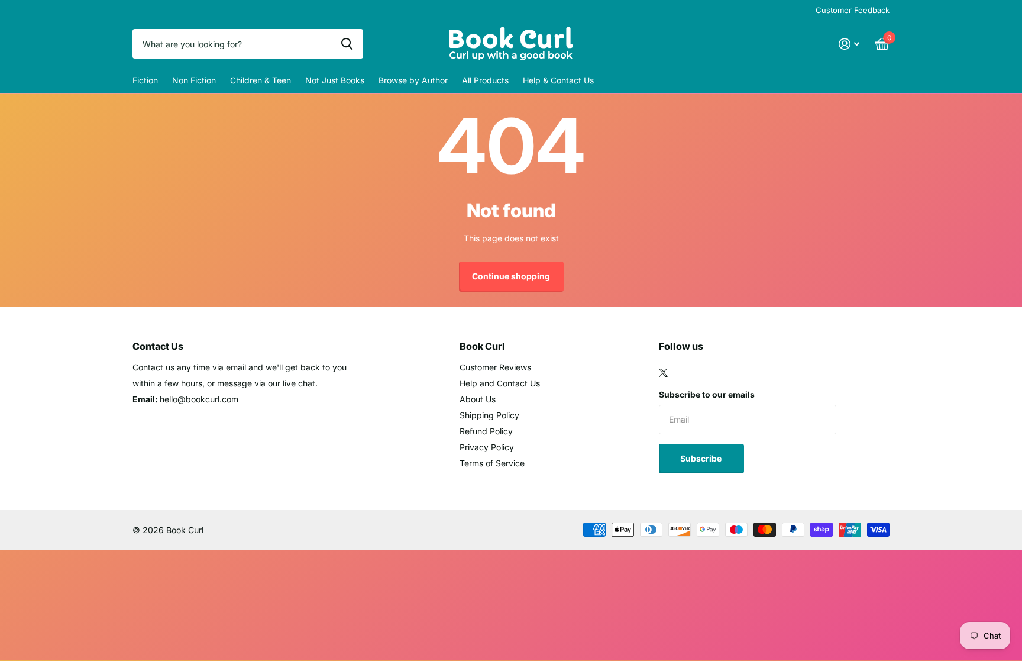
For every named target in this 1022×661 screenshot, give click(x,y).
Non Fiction (194, 80)
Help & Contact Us (558, 80)
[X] (663, 373)
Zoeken (347, 44)
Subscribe (701, 458)
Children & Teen (260, 80)
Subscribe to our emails (707, 394)
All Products (485, 80)
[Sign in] (849, 44)
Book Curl (482, 346)
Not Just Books (334, 80)
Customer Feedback (853, 10)
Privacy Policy (487, 447)
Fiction (145, 80)
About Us (478, 399)
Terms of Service (492, 463)
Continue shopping (511, 276)
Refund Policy (486, 431)
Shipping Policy (489, 415)
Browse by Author (413, 80)
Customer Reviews (495, 367)
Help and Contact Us (500, 383)
